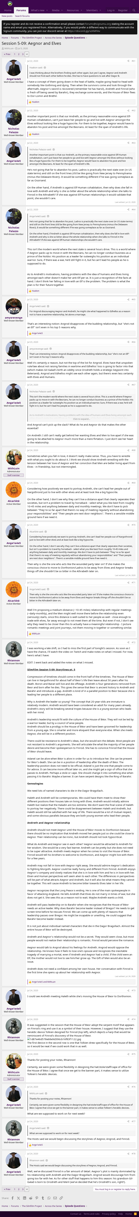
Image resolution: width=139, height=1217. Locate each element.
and (43, 982)
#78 (133, 1153)
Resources (73, 10)
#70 (133, 524)
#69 (133, 482)
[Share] (128, 61)
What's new (37, 10)
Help (120, 1213)
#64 (133, 209)
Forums (21, 10)
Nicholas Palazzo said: (40, 149)
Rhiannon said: (36, 1160)
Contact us (75, 1213)
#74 (133, 1019)
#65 (133, 299)
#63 (133, 142)
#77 (133, 1121)
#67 (133, 384)
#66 (133, 342)
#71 (133, 582)
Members (92, 10)
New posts (7, 15)
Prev (8, 54)
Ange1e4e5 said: (37, 216)
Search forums (22, 15)
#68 (133, 450)
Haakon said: (36, 67)
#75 (133, 1054)
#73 (133, 990)
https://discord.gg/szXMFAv (83, 31)
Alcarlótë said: (36, 531)
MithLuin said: (36, 1093)
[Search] (134, 10)
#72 (133, 642)
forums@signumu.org (98, 23)
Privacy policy (109, 1213)
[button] (47, 10)
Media (55, 10)
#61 (133, 61)
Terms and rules (92, 1213)
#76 (133, 1086)
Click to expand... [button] (81, 418)
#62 (133, 110)
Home (7, 10)
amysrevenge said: (38, 348)
